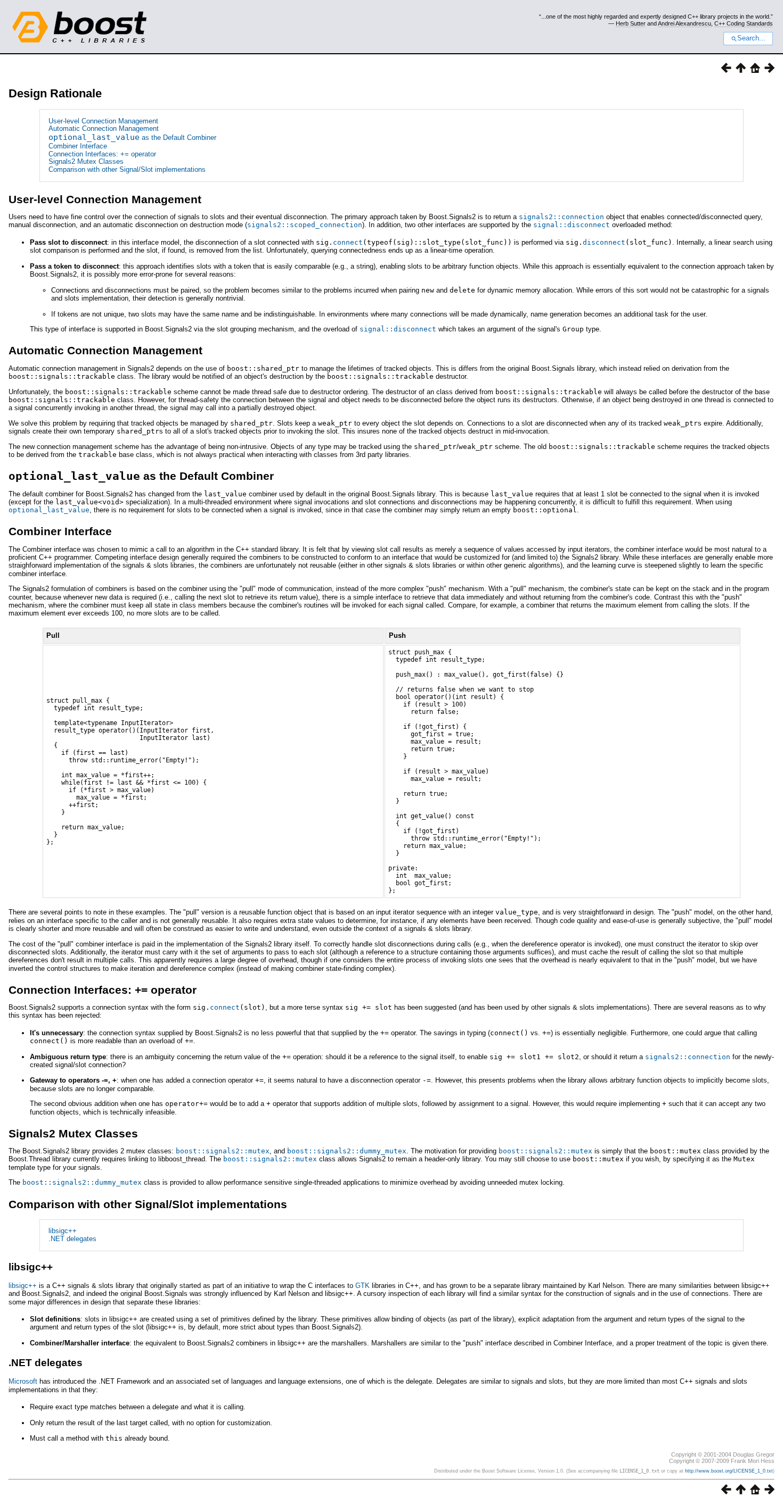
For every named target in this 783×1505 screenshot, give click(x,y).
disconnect (604, 242)
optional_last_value (49, 510)
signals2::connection (561, 217)
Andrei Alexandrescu (684, 23)
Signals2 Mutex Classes (86, 161)
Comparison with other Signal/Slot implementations (127, 169)
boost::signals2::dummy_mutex (346, 1151)
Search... (751, 38)
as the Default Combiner (132, 138)
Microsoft (23, 1381)
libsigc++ (62, 1231)
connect (348, 242)
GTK (362, 1286)
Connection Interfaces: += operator (102, 154)
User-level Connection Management (103, 121)
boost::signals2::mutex (223, 1151)
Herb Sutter (631, 23)
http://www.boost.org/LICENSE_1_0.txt (729, 1471)
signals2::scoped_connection (304, 225)
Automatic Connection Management (103, 128)
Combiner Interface (77, 146)
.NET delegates (72, 1239)
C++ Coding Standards (743, 23)
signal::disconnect (571, 225)
